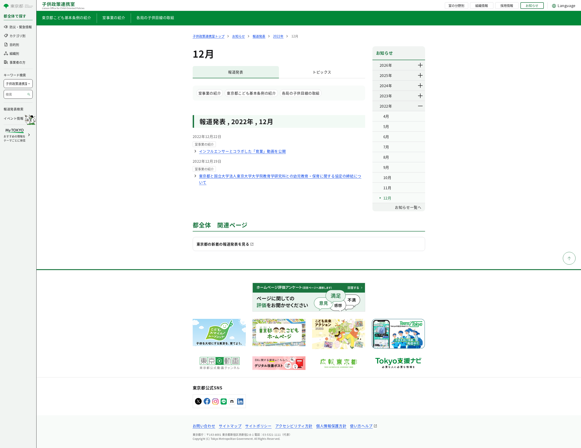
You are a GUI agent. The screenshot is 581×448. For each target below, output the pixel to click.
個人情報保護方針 (331, 425)
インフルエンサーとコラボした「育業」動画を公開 (242, 151)
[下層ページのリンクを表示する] (420, 65)
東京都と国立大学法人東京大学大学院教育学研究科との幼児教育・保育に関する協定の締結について (280, 179)
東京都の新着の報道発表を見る (223, 244)
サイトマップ (230, 425)
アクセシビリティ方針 (294, 425)
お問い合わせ (204, 425)
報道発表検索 (13, 109)
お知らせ (532, 5)
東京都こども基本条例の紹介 (66, 17)
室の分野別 (456, 5)
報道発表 (235, 72)
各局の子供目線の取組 (155, 17)
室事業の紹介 (113, 17)
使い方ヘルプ (361, 425)
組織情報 (481, 5)
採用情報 (506, 5)
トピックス (322, 72)
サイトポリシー (258, 425)
